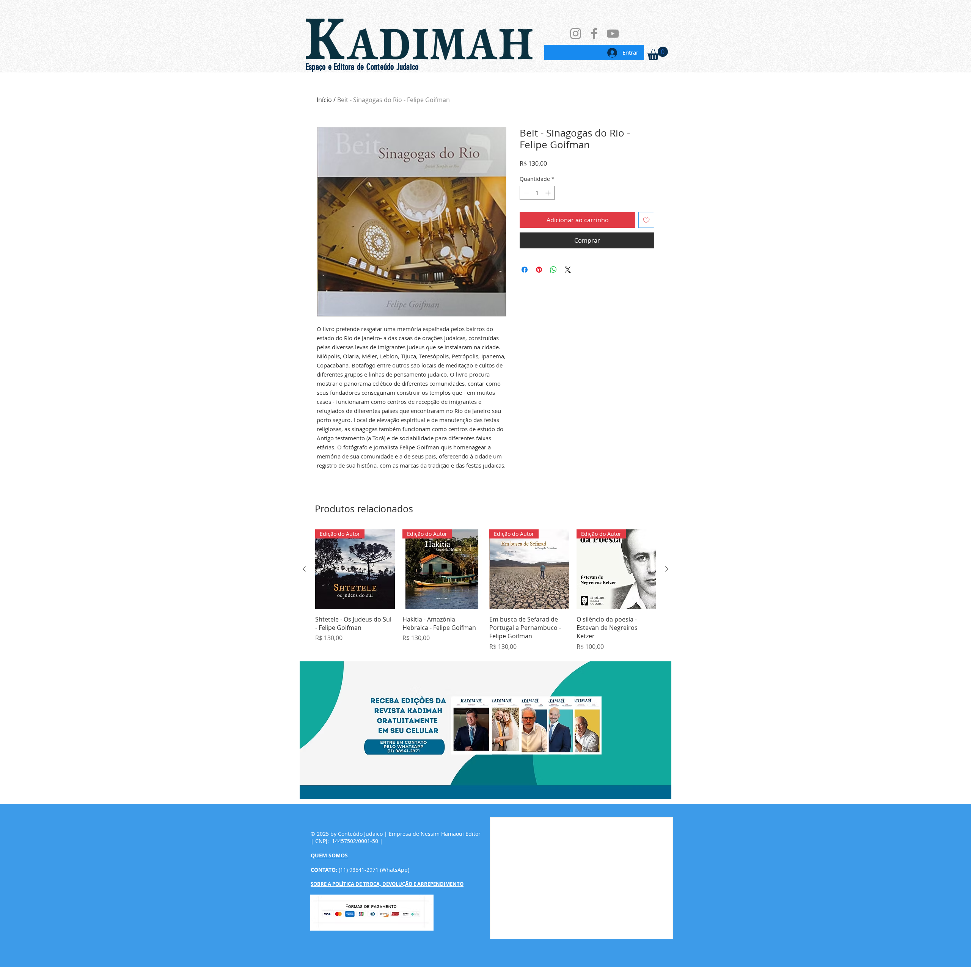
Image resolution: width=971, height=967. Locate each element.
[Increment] (548, 192)
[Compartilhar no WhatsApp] (553, 269)
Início (324, 100)
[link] (657, 53)
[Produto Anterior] (304, 568)
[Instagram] (575, 33)
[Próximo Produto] (666, 568)
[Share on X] (567, 269)
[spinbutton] (537, 192)
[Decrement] (525, 192)
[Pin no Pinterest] (539, 269)
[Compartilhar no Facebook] (524, 269)
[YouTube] (612, 33)
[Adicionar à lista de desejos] (646, 220)
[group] (485, 590)
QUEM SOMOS (329, 855)
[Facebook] (594, 33)
